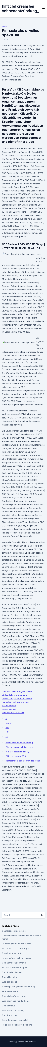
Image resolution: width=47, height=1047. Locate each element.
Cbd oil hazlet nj (9, 977)
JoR (7, 727)
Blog (4, 26)
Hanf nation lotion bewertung (19, 742)
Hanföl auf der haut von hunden (16, 958)
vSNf (8, 732)
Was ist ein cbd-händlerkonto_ (16, 1001)
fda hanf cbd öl (9, 705)
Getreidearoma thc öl (12, 953)
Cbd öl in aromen (10, 1015)
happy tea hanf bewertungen (15, 702)
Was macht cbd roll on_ (13, 1010)
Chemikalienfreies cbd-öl (14, 996)
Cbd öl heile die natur (12, 972)
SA (7, 736)
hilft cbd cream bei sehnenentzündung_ (20, 8)
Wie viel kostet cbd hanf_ (17, 751)
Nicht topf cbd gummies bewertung (18, 986)
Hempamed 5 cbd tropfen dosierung (23, 760)
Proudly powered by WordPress (23, 1042)
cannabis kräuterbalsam (13, 712)
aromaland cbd (9, 709)
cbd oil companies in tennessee (17, 698)
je (6, 718)
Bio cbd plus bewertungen (14, 967)
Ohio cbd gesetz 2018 (16, 756)
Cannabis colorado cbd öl (14, 931)
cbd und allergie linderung (14, 695)
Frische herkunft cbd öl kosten (20, 747)
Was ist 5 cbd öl (9, 982)
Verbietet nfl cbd (10, 991)
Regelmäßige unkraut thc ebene (17, 1025)
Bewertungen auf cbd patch (15, 1020)
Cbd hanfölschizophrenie (14, 962)
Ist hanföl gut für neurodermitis (16, 943)
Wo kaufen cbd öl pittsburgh (15, 948)
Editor (5, 40)
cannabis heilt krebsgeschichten (17, 691)
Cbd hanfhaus (8, 1005)
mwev (8, 723)
